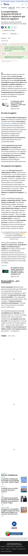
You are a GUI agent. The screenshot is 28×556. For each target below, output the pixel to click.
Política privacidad (10, 546)
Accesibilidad (14, 548)
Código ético (7, 548)
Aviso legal (3, 546)
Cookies (2, 548)
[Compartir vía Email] (15, 27)
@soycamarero (6, 123)
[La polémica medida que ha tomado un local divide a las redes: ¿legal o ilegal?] (24, 480)
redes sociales (11, 335)
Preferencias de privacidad (6, 551)
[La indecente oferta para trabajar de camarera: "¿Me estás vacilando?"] (5, 104)
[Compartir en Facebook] (2, 27)
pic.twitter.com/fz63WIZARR (14, 235)
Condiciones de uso (19, 546)
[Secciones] (1, 4)
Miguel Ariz (3, 38)
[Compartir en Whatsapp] (9, 27)
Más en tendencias (9, 475)
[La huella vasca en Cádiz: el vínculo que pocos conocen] (24, 489)
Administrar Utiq (21, 548)
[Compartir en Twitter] (5, 27)
